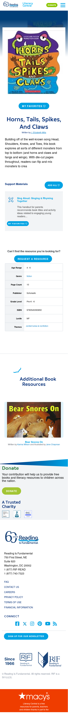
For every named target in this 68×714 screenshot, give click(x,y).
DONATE (52, 5)
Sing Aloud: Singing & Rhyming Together (35, 199)
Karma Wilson (23, 444)
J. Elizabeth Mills (38, 132)
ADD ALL (53, 185)
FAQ (6, 581)
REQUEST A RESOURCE (33, 259)
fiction (29, 276)
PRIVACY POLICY (13, 597)
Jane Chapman (53, 444)
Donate (11, 491)
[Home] (13, 4)
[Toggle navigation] (63, 5)
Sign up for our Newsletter (26, 636)
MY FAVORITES (32, 106)
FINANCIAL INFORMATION (18, 607)
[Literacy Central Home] (28, 4)
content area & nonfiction (37, 325)
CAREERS (9, 592)
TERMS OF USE (14, 602)
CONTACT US (12, 587)
